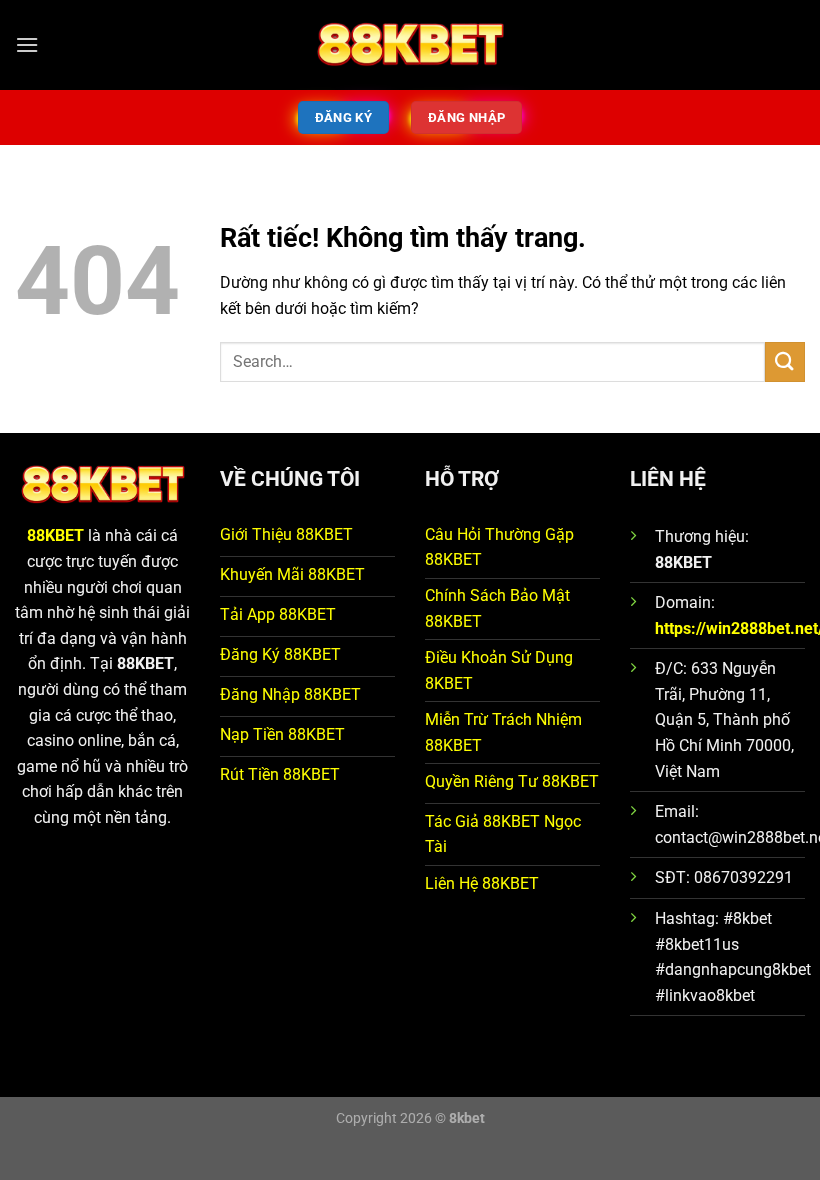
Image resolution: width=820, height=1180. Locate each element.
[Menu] (27, 44)
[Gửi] (785, 361)
